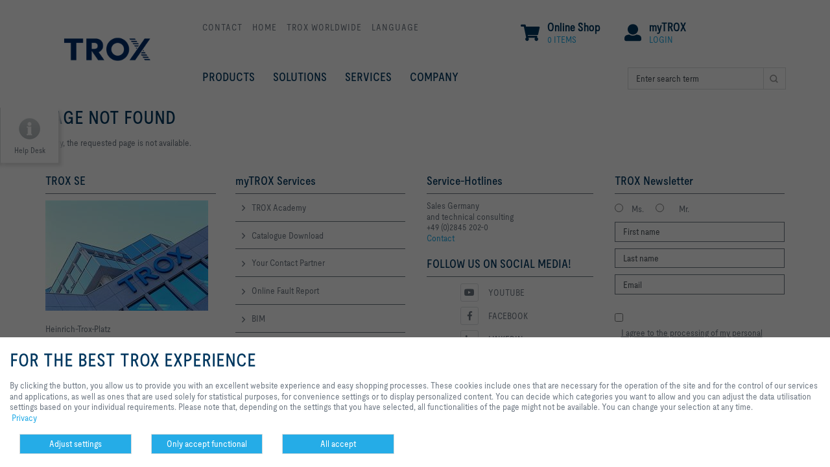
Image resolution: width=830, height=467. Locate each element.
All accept (338, 443)
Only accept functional (207, 443)
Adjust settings (75, 443)
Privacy (24, 418)
